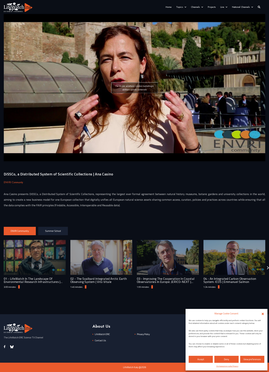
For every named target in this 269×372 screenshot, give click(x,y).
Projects (212, 7)
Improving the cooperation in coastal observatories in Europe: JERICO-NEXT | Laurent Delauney (165, 281)
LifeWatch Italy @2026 (134, 367)
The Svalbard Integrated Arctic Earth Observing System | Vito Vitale (98, 280)
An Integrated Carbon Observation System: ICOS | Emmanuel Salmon (229, 280)
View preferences (252, 359)
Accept (200, 359)
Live (222, 7)
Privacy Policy (143, 334)
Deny (226, 359)
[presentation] (268, 267)
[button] (262, 313)
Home (169, 7)
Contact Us (100, 340)
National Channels (241, 7)
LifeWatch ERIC (102, 334)
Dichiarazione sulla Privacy (227, 366)
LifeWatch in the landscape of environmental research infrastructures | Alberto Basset (32, 281)
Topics (179, 7)
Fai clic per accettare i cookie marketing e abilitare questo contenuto (134, 87)
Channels (195, 7)
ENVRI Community (20, 231)
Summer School (53, 231)
